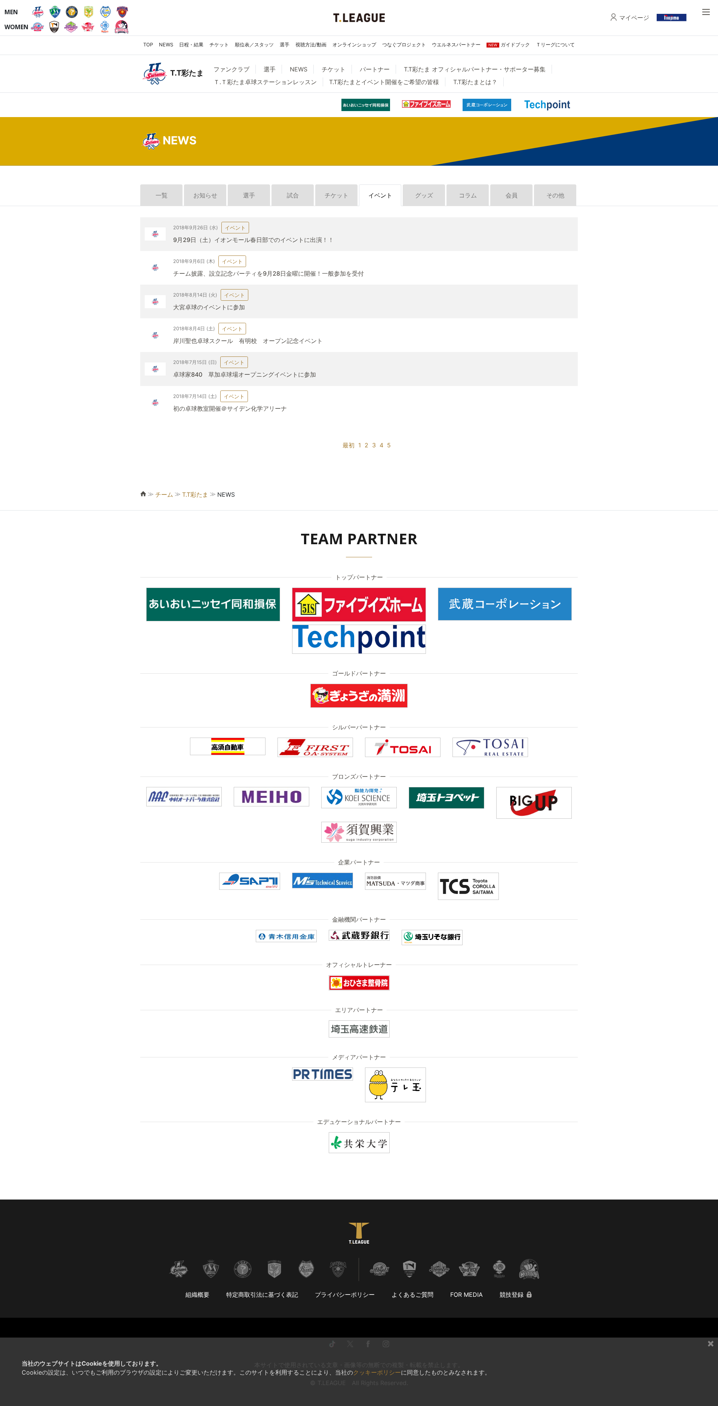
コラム (468, 195)
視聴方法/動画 (310, 45)
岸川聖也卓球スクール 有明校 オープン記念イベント (248, 340)
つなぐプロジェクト (404, 45)
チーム (164, 494)
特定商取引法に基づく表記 (262, 1294)
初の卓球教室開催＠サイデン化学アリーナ (230, 408)
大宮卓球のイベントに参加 (209, 307)
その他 (555, 195)
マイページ (634, 17)
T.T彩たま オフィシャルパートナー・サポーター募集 (475, 69)
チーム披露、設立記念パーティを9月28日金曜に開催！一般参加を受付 (268, 273)
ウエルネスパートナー (456, 45)
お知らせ (205, 195)
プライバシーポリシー (345, 1294)
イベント (380, 195)
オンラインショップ (354, 45)
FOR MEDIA (466, 1294)
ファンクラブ (231, 69)
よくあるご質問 (412, 1294)
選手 (284, 45)
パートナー (375, 69)
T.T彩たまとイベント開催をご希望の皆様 (384, 82)
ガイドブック (509, 45)
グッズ (424, 195)
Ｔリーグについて (555, 45)
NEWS (166, 45)
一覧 (162, 195)
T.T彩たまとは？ (475, 82)
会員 (512, 195)
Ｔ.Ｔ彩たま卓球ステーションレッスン (265, 82)
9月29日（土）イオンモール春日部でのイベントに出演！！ (253, 239)
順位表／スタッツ (254, 45)
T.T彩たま (195, 494)
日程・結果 (191, 45)
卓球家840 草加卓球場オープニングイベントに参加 (244, 374)
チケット (219, 45)
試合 (293, 195)
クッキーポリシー (377, 1372)
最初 (349, 445)
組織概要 (197, 1294)
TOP (148, 45)
